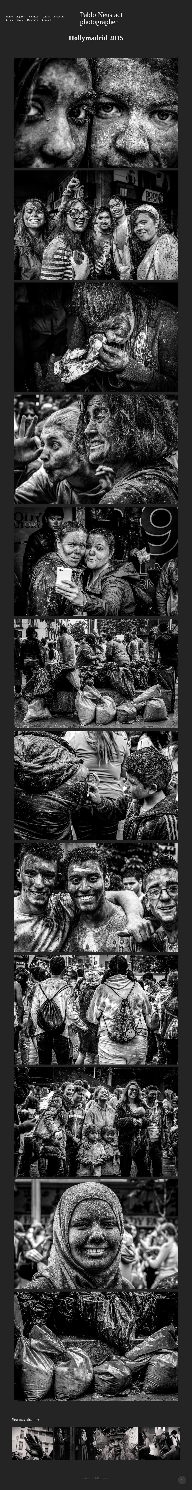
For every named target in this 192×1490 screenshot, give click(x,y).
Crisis (9, 19)
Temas (46, 16)
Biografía (32, 19)
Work (20, 19)
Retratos (33, 16)
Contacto (47, 19)
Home (9, 16)
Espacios (59, 16)
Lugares (20, 16)
